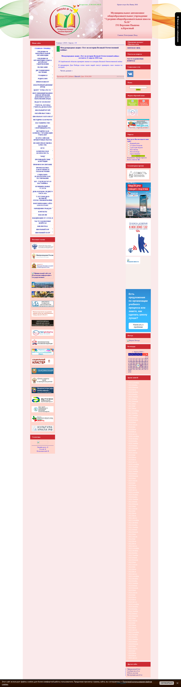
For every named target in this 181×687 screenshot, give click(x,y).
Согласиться (167, 683)
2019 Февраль (133, 448)
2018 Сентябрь (133, 436)
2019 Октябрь (133, 466)
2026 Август (132, 658)
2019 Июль (132, 459)
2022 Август (132, 546)
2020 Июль (132, 487)
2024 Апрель (132, 592)
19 (138, 365)
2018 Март (132, 422)
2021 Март (132, 506)
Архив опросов (141, 158)
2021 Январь (132, 501)
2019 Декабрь (133, 471)
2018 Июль (132, 431)
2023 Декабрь (133, 583)
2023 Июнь (132, 569)
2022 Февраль (133, 532)
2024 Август (132, 602)
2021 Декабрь (133, 527)
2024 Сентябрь (133, 604)
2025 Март (132, 618)
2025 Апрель (132, 620)
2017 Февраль (133, 401)
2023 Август (132, 574)
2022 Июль (132, 543)
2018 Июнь (132, 429)
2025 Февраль (133, 616)
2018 (65, 43)
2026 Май (131, 651)
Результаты (131, 158)
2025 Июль (132, 627)
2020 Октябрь (133, 494)
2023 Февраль (133, 560)
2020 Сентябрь (133, 492)
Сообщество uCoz (133, 671)
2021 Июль (132, 515)
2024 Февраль (133, 588)
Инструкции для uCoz (134, 675)
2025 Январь (132, 613)
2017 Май (131, 406)
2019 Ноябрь (132, 469)
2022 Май (131, 539)
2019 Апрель (132, 452)
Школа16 (77, 76)
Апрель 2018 (138, 352)
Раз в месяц (134, 149)
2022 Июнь (132, 541)
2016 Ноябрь (132, 394)
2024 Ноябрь (132, 609)
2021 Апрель (132, 508)
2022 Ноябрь (132, 553)
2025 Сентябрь (133, 632)
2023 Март (132, 562)
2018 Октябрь (133, 438)
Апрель (70, 43)
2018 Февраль (133, 420)
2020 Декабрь (133, 499)
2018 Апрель (132, 424)
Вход (135, 35)
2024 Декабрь (133, 611)
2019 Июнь (132, 457)
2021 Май (131, 511)
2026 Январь (132, 641)
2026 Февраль (133, 644)
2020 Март (132, 478)
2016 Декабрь (133, 396)
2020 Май (131, 483)
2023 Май (131, 567)
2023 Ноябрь (132, 581)
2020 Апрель (132, 480)
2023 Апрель (132, 564)
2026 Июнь (132, 653)
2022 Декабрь (133, 555)
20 (141, 365)
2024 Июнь (132, 597)
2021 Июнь (132, 513)
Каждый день (135, 143)
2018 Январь (132, 417)
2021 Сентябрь (133, 520)
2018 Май (131, 427)
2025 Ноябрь (132, 637)
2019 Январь (132, 445)
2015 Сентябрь (133, 382)
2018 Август (132, 434)
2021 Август (132, 518)
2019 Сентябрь (133, 464)
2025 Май (131, 623)
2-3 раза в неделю (136, 145)
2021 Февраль (133, 504)
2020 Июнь (132, 485)
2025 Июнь (132, 625)
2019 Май (131, 455)
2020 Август (132, 490)
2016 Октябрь (133, 392)
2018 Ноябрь (132, 441)
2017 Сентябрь (133, 410)
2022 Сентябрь (133, 548)
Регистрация (128, 35)
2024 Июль (132, 599)
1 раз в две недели (136, 147)
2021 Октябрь (133, 522)
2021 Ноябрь (132, 525)
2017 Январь (132, 399)
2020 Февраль (133, 476)
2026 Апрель (132, 648)
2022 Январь (132, 529)
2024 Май (131, 595)
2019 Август (132, 462)
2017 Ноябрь (132, 413)
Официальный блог (133, 669)
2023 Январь (132, 557)
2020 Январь (132, 473)
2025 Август (132, 630)
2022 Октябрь (133, 550)
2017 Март (132, 403)
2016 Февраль (133, 387)
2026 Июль (132, 655)
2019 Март (132, 450)
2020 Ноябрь (132, 497)
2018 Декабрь (133, 443)
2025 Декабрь (133, 639)
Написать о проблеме (138, 326)
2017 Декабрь (133, 415)
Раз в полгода (134, 152)
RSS (136, 5)
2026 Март (132, 646)
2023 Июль (132, 571)
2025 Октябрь (133, 634)
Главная (120, 35)
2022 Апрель (132, 536)
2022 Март (132, 534)
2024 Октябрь (133, 606)
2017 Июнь (132, 408)
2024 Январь (132, 585)
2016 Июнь (132, 389)
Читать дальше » (66, 71)
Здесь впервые (135, 154)
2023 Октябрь (133, 578)
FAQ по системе (132, 673)
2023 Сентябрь (133, 576)
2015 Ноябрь (132, 385)
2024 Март (132, 590)
